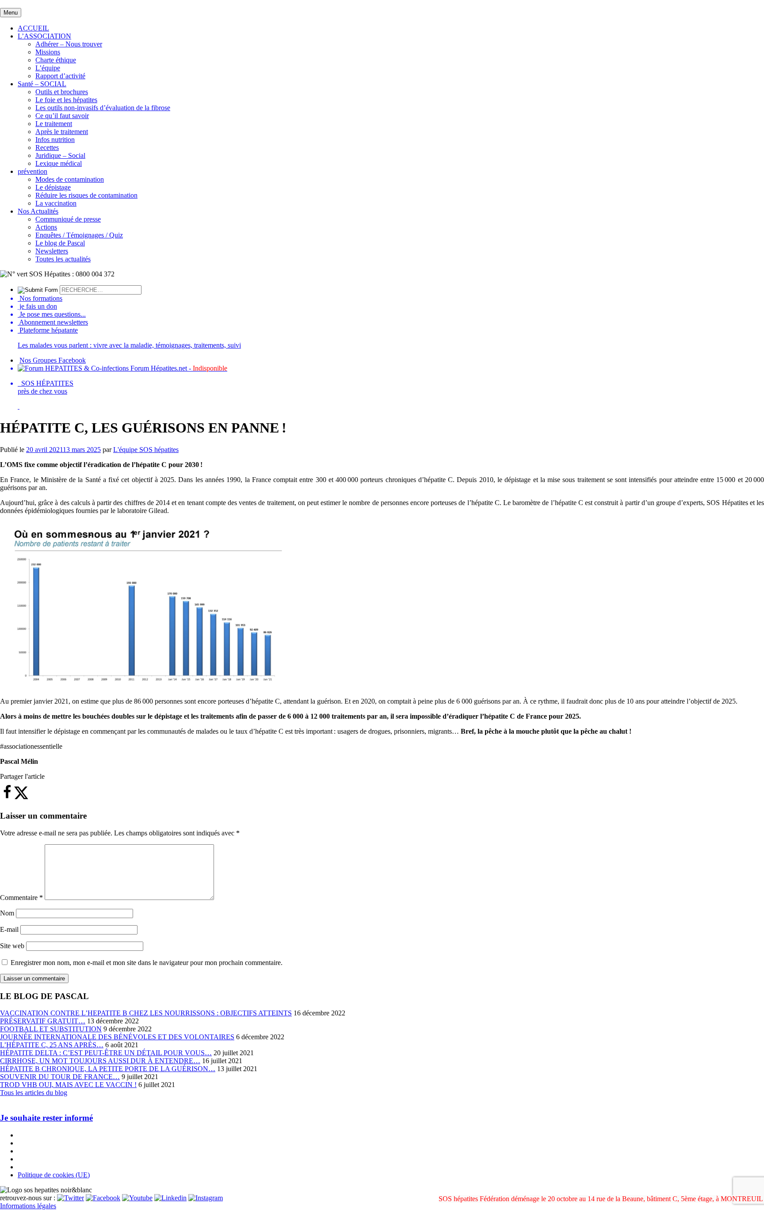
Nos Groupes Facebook (52, 360)
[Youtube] (137, 1198)
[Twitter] (70, 1198)
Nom (7, 913)
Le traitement (53, 123)
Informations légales (28, 1206)
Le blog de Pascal (60, 243)
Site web (12, 946)
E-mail (9, 929)
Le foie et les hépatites (66, 99)
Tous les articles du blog (33, 1092)
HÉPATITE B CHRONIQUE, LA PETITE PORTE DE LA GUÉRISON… (107, 1068)
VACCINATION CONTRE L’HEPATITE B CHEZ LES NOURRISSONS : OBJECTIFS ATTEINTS (146, 1013)
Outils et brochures (61, 92)
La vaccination (55, 203)
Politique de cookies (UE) (54, 1175)
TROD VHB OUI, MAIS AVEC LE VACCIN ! (68, 1084)
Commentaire (21, 897)
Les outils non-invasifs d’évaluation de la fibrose (102, 107)
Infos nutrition (55, 139)
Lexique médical (58, 163)
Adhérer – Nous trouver (68, 44)
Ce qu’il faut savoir (62, 115)
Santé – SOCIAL (42, 84)
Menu (11, 12)
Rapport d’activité (60, 76)
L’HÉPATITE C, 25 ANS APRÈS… (51, 1045)
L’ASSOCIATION (44, 36)
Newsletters (51, 251)
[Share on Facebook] (7, 797)
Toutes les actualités (63, 259)
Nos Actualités (38, 211)
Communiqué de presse (68, 219)
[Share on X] (21, 797)
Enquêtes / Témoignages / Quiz (79, 235)
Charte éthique (55, 60)
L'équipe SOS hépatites (146, 449)
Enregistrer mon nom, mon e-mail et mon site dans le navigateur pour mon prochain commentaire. (147, 962)
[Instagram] (205, 1198)
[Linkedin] (170, 1198)
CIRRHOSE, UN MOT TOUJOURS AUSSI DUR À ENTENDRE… (100, 1060)
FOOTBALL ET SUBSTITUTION (51, 1029)
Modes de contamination (69, 179)
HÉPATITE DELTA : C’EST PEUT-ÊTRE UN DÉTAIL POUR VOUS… (106, 1053)
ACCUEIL (33, 28)
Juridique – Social (60, 155)
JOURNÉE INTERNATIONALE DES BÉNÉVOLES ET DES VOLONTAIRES (117, 1037)
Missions (47, 52)
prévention (32, 171)
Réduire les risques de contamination (86, 195)
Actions (46, 227)
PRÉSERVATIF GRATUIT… (42, 1021)
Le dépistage (53, 187)
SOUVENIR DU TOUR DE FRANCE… (60, 1076)
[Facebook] (103, 1198)
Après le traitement (61, 131)
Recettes (47, 147)
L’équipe (47, 68)
